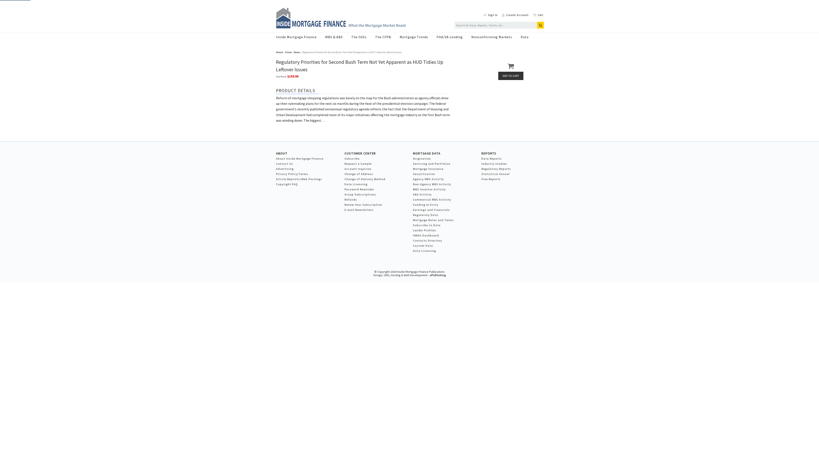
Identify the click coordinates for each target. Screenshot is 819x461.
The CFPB (383, 37)
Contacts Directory (427, 240)
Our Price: (281, 76)
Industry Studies (494, 164)
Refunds (350, 199)
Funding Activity (425, 205)
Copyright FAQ (287, 184)
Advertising (285, 169)
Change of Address (358, 174)
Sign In (493, 15)
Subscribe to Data (427, 225)
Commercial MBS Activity (432, 199)
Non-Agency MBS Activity (432, 184)
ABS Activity (422, 194)
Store (288, 52)
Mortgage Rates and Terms (433, 220)
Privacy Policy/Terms (292, 174)
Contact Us (284, 164)
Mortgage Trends (414, 37)
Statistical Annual (495, 174)
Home (279, 52)
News (297, 52)
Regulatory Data (425, 215)
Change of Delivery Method (364, 179)
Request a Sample (358, 164)
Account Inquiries (358, 169)
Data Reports (491, 158)
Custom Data (423, 246)
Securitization (424, 174)
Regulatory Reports (496, 169)
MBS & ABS (334, 37)
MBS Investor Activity (429, 189)
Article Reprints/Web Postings (299, 179)
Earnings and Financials (431, 210)
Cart (540, 15)
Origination (422, 158)
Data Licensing (355, 184)
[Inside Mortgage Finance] (341, 27)
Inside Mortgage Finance (296, 37)
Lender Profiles (424, 230)
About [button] (281, 153)
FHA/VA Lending (450, 37)
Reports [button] (488, 153)
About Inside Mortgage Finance (300, 158)
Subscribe (352, 158)
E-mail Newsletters (358, 210)
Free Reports (491, 179)
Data (525, 37)
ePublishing (438, 275)
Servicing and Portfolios (431, 164)
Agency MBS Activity (428, 179)
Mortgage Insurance (428, 169)
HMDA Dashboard (426, 235)
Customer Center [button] (360, 153)
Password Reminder (359, 189)
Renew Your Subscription (363, 205)
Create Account (517, 15)
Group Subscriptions (360, 194)
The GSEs (359, 37)
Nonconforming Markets (491, 37)
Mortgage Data (426, 153)
